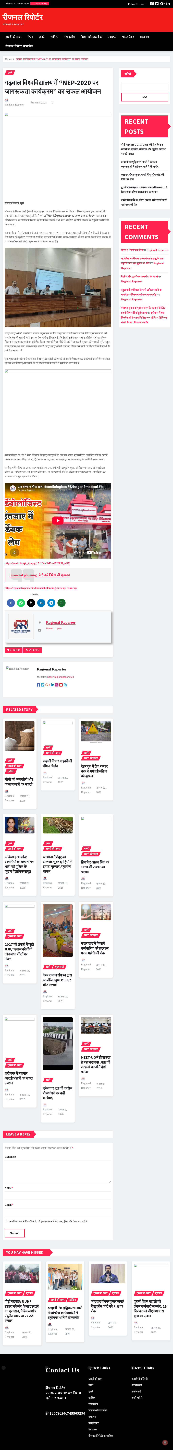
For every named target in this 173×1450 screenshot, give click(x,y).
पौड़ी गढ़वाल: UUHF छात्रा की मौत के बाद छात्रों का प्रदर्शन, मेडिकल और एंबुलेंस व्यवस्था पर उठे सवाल (143, 149)
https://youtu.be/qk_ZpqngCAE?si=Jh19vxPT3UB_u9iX (37, 563)
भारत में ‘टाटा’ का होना (132, 250)
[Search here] (169, 36)
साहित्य (54, 37)
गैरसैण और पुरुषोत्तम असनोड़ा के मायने (139, 276)
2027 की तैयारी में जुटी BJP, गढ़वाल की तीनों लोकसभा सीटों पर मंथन (19, 951)
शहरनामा (145, 37)
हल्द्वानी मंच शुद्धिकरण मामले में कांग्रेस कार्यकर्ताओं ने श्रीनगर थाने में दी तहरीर (65, 1312)
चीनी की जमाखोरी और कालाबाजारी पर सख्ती (19, 782)
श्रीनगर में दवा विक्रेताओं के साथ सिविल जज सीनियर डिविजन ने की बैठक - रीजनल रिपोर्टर (144, 317)
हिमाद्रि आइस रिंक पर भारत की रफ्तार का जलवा (95, 867)
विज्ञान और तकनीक (91, 37)
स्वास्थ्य (112, 37)
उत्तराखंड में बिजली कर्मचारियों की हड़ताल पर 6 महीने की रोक (94, 948)
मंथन (30, 37)
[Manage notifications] (165, 1442)
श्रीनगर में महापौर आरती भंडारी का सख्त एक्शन (19, 1078)
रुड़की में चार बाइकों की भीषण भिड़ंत (57, 763)
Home (8, 59)
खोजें (128, 74)
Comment (10, 1156)
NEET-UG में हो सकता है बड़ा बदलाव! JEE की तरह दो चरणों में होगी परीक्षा (95, 1064)
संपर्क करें (136, 1391)
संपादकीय (69, 37)
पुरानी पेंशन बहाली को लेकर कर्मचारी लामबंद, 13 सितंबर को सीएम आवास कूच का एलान (150, 1308)
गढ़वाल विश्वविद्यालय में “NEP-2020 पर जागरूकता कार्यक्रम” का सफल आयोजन (52, 59)
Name (9, 1187)
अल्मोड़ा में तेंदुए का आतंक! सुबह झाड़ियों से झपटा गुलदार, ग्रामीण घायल (57, 864)
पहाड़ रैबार (128, 37)
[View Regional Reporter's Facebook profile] (40, 622)
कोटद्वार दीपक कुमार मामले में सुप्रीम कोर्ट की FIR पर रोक (107, 1306)
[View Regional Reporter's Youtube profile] (40, 630)
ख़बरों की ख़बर (13, 37)
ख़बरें (41, 37)
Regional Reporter (14, 104)
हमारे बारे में (137, 1397)
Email (9, 1204)
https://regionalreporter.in (60, 676)
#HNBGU (15, 650)
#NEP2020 (34, 650)
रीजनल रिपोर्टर (23, 17)
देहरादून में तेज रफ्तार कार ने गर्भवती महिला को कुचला (94, 771)
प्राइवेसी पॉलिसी (140, 1378)
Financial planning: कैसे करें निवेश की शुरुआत (39, 575)
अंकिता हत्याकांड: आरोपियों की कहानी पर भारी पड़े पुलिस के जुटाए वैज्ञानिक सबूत (19, 864)
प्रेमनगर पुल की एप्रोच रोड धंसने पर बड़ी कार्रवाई (57, 1093)
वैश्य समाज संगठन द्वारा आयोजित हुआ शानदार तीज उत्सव (57, 980)
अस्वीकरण (137, 1385)
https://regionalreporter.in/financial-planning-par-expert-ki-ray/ (41, 588)
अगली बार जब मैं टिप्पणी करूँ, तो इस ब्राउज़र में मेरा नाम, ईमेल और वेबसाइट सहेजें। (49, 1221)
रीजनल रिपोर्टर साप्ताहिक (19, 46)
